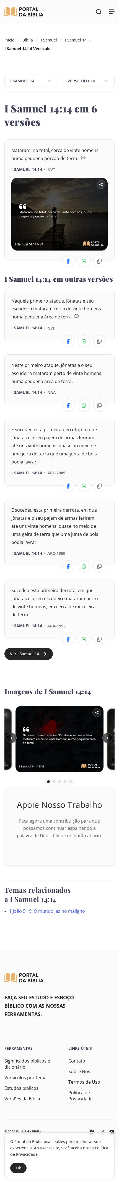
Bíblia (27, 40)
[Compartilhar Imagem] (101, 184)
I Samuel (49, 40)
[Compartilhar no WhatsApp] (84, 261)
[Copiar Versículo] (99, 261)
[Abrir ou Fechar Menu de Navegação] (111, 12)
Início (9, 40)
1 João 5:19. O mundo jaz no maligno (47, 911)
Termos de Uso (84, 1082)
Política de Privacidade (80, 1096)
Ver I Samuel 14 (24, 653)
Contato (76, 1061)
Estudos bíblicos (21, 1088)
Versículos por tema (25, 1077)
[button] (12, 738)
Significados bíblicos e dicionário (27, 1064)
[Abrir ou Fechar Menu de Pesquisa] (98, 11)
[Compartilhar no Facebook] (68, 261)
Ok (18, 1168)
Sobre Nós (79, 1071)
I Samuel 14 (76, 40)
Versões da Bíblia (22, 1099)
